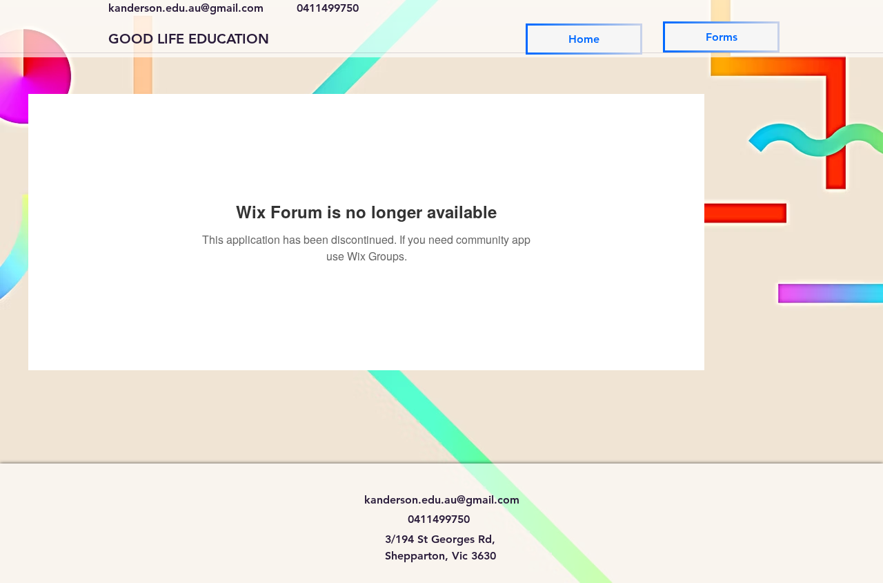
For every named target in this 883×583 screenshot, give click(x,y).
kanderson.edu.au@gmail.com (186, 8)
